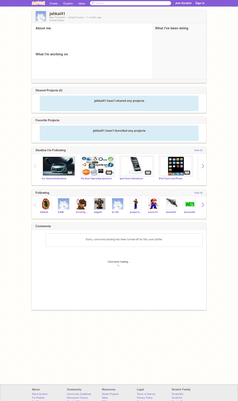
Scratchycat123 (82, 212)
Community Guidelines (79, 394)
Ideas (81, 3)
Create (53, 3)
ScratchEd (177, 394)
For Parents (38, 397)
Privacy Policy (144, 397)
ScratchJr (177, 397)
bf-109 (115, 212)
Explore (68, 3)
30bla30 (44, 212)
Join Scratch (183, 3)
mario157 (153, 212)
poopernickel (136, 212)
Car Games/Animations (54, 178)
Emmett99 (189, 212)
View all (198, 150)
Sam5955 (171, 212)
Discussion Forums (77, 397)
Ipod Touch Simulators (131, 178)
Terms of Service (146, 394)
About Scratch (39, 394)
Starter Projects (110, 394)
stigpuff (98, 212)
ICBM (61, 212)
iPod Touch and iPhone (171, 178)
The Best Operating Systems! (96, 178)
